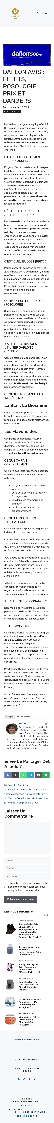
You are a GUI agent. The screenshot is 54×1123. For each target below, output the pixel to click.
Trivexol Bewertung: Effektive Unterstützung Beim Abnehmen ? (30, 951)
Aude (5, 107)
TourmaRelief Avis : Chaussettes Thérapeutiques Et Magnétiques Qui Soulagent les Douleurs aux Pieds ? (30, 930)
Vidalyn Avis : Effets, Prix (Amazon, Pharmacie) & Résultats (29, 1021)
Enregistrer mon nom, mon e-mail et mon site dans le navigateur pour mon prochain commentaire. (28, 887)
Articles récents (23, 717)
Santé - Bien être (12, 112)
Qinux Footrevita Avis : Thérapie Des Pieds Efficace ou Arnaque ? (29, 986)
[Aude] (12, 733)
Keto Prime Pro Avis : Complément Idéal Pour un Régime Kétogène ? (30, 1003)
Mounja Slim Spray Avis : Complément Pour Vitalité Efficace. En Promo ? (29, 968)
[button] (38, 13)
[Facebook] (46, 724)
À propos (9, 717)
